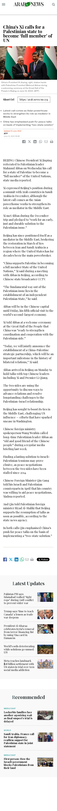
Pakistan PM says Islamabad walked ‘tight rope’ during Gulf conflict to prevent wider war (19, 598)
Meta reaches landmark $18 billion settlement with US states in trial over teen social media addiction (19, 665)
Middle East (10, 708)
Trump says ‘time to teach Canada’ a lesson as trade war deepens (19, 614)
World (7, 730)
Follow (44, 559)
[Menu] (3, 4)
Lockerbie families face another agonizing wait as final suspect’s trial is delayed (18, 717)
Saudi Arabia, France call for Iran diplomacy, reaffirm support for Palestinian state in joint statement (19, 740)
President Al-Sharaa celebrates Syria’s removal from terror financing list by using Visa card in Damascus (19, 632)
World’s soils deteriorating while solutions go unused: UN (19, 649)
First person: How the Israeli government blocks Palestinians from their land (19, 763)
